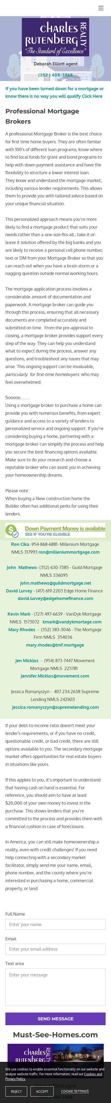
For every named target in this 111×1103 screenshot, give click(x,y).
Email (10, 938)
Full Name (15, 914)
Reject (16, 1092)
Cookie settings (75, 1091)
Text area (14, 963)
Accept (42, 1092)
